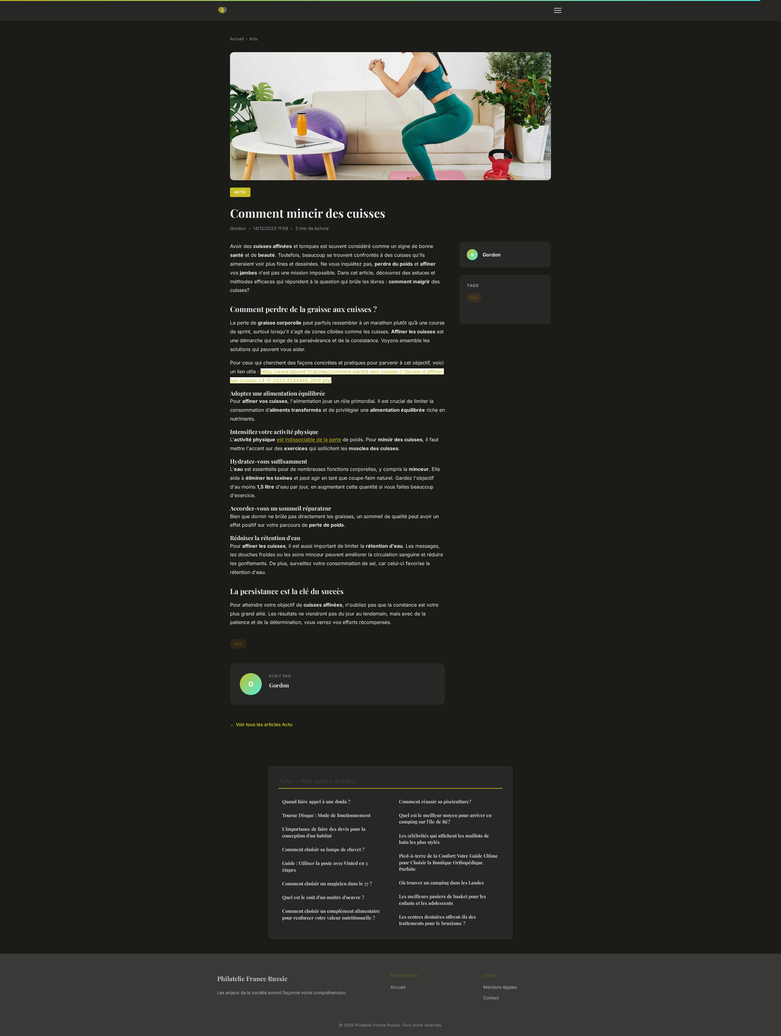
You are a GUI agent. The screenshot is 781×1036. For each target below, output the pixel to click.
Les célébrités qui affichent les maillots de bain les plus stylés (444, 839)
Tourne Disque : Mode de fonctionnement (326, 815)
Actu (253, 38)
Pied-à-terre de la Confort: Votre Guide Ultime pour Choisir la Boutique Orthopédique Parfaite (448, 862)
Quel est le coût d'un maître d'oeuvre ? (323, 897)
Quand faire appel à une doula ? (316, 801)
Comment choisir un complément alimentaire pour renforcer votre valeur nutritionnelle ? (331, 914)
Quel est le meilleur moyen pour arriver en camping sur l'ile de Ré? (445, 818)
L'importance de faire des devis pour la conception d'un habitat (323, 832)
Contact (491, 997)
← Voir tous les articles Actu (261, 724)
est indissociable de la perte (309, 439)
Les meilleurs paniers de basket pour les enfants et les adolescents (442, 899)
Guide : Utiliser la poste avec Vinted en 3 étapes (325, 866)
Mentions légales (500, 987)
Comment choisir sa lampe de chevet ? (323, 849)
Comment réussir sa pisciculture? (435, 801)
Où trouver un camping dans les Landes (441, 883)
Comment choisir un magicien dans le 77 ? (327, 883)
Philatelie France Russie (252, 978)
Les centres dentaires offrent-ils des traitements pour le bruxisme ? (437, 920)
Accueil (237, 38)
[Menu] (558, 10)
